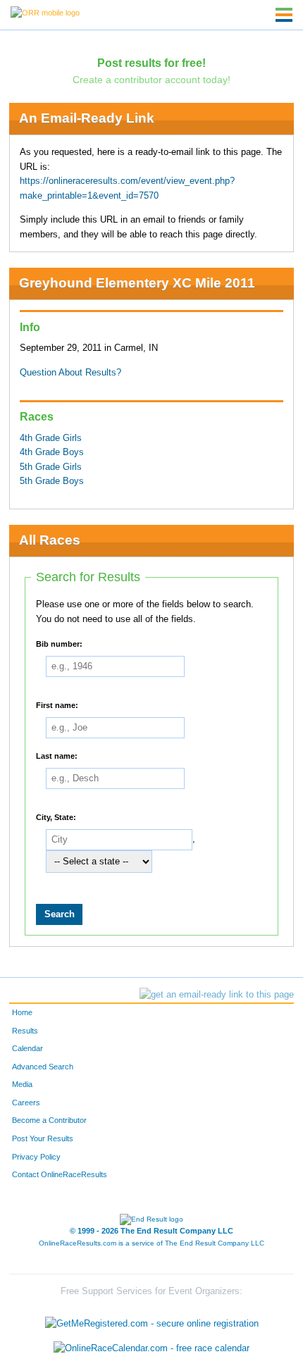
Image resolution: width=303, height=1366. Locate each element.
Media (22, 1084)
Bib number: (59, 644)
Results (25, 1030)
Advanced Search (42, 1066)
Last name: (57, 756)
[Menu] (284, 15)
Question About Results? (70, 373)
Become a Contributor (49, 1120)
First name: (57, 705)
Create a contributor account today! (151, 79)
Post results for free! (151, 62)
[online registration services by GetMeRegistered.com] (152, 1320)
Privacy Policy (36, 1157)
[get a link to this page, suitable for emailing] (217, 995)
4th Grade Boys (52, 452)
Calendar (27, 1048)
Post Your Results (42, 1138)
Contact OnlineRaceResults (59, 1174)
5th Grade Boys (52, 481)
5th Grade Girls (51, 467)
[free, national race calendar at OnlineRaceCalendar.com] (151, 1348)
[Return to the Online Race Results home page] (45, 12)
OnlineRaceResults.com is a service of (151, 1243)
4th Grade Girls (51, 438)
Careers (26, 1102)
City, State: (56, 817)
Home (22, 1012)
